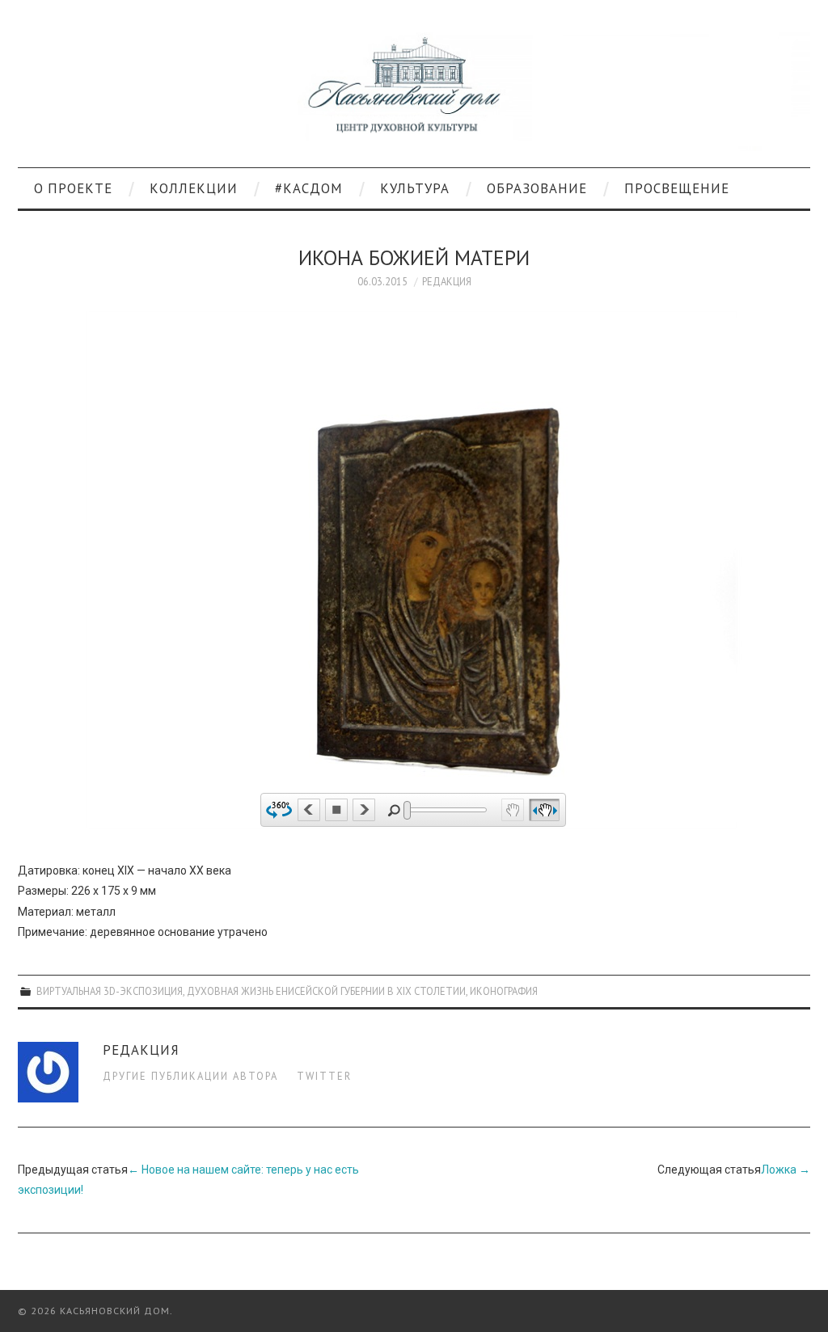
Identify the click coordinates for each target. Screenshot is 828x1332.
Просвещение (676, 188)
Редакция (446, 281)
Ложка (785, 1169)
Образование (537, 188)
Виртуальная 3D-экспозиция (109, 990)
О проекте (73, 188)
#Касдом (309, 188)
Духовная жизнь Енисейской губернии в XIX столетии (326, 990)
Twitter (324, 1075)
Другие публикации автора (190, 1075)
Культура (415, 188)
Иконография (504, 990)
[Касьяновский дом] (414, 90)
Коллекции (194, 188)
